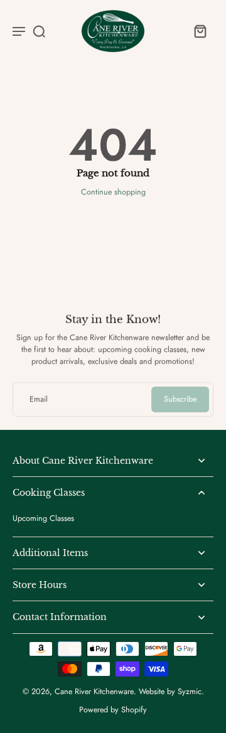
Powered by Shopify (113, 709)
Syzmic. (191, 691)
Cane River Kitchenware (94, 691)
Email (39, 399)
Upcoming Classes (43, 518)
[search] (39, 30)
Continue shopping (113, 192)
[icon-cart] (199, 30)
